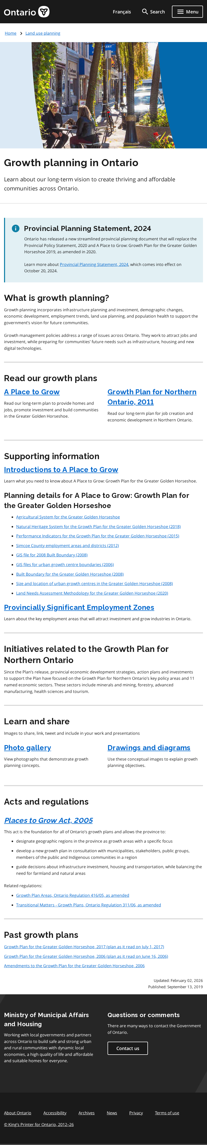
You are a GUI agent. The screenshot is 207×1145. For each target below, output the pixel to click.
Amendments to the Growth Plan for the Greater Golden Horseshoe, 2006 (74, 965)
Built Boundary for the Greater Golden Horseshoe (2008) (70, 574)
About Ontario (17, 1113)
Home (10, 33)
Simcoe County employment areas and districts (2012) (67, 545)
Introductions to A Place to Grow (61, 469)
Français (122, 12)
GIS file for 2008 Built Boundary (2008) (52, 555)
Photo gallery (27, 748)
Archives (87, 1113)
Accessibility (54, 1113)
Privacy (136, 1113)
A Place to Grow (32, 392)
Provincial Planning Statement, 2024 (94, 264)
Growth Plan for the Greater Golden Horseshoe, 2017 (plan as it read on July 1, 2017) (84, 946)
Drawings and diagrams (149, 748)
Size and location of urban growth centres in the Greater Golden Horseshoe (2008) (94, 583)
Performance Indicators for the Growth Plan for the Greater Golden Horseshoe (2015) (97, 536)
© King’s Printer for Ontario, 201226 (39, 1124)
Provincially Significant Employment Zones (79, 607)
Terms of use (167, 1113)
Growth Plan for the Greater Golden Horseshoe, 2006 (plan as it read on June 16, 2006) (86, 956)
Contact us (127, 1048)
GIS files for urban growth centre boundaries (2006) (65, 564)
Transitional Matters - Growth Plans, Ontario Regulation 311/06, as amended (88, 905)
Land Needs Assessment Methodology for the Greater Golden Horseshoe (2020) (92, 593)
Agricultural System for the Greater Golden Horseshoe (68, 517)
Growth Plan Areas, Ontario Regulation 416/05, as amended (72, 895)
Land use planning (42, 33)
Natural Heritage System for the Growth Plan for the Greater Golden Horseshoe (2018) (98, 526)
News (112, 1113)
